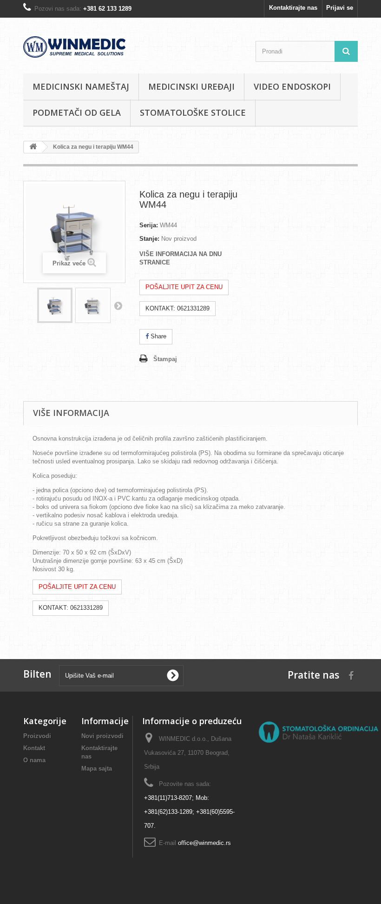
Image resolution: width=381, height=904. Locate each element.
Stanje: (149, 238)
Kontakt (34, 748)
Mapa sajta (96, 768)
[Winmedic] (74, 47)
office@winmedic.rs (204, 842)
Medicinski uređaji (191, 86)
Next (118, 305)
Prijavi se (339, 7)
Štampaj (165, 359)
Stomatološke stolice (193, 112)
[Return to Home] (33, 147)
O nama (34, 760)
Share (157, 336)
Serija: (148, 225)
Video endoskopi (292, 86)
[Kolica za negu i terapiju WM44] (55, 305)
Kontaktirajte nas (293, 7)
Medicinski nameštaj (81, 86)
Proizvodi (37, 735)
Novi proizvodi (102, 735)
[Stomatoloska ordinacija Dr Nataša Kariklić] (318, 731)
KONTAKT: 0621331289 (177, 308)
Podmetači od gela (77, 112)
